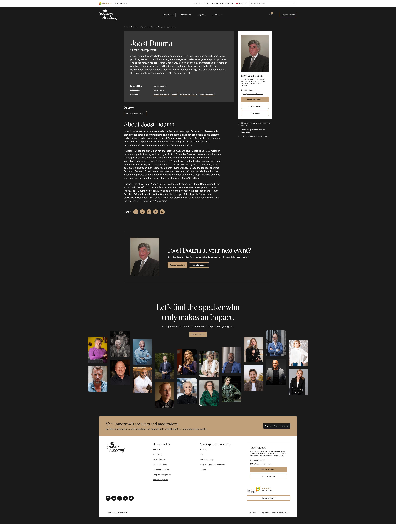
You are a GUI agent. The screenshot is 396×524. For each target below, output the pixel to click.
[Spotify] (131, 498)
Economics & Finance (161, 94)
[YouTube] (113, 498)
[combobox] (271, 3)
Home (126, 27)
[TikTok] (119, 498)
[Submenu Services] (221, 15)
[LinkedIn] (125, 498)
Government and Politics (188, 94)
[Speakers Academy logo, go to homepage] (108, 14)
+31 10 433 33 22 (202, 3)
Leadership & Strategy (207, 94)
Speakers (134, 27)
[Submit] (294, 3)
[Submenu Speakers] (173, 15)
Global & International (148, 27)
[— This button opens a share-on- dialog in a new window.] (135, 211)
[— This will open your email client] (155, 211)
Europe (160, 27)
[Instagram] (108, 498)
